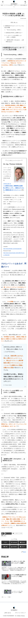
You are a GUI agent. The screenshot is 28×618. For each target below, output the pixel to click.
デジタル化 (9, 533)
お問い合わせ (7, 612)
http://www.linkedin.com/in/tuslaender (12, 248)
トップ (10, 187)
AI (3, 533)
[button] (22, 546)
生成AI (4, 535)
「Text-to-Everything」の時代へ (13, 29)
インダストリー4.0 (18, 533)
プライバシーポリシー (20, 612)
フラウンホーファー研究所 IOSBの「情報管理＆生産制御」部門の (13, 185)
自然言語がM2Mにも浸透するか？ (14, 32)
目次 (12, 22)
